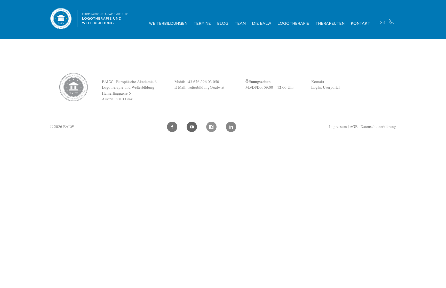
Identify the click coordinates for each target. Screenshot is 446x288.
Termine (202, 23)
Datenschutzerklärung (378, 126)
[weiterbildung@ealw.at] (382, 22)
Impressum (338, 126)
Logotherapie (293, 23)
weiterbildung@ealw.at (205, 87)
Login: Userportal (325, 87)
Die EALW (261, 23)
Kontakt (360, 23)
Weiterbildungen (168, 23)
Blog (222, 23)
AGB (354, 126)
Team (240, 23)
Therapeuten (330, 23)
